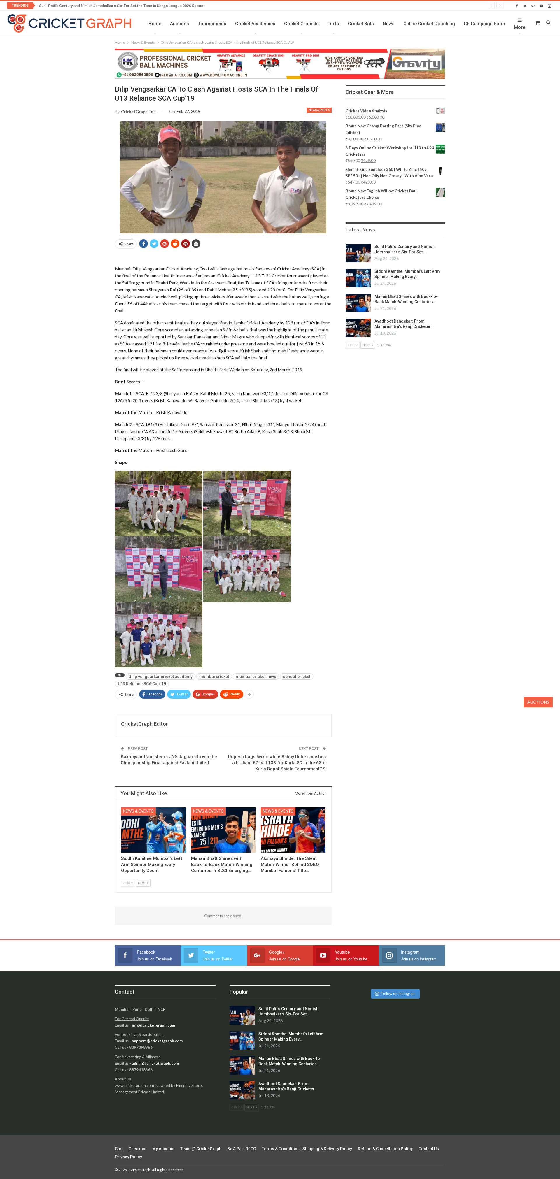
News (389, 24)
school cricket (296, 676)
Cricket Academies (255, 24)
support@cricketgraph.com (157, 1041)
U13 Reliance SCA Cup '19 (142, 683)
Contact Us (429, 1148)
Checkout (137, 1148)
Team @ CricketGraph (200, 1148)
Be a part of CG (241, 1148)
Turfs (333, 24)
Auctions (179, 24)
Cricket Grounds (301, 24)
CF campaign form (484, 24)
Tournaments (212, 24)
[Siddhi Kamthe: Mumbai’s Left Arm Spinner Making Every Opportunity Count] (153, 830)
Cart (119, 1148)
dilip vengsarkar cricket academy (160, 676)
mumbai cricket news (256, 676)
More (519, 27)
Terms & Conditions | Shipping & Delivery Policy (307, 1148)
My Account (163, 1148)
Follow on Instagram (398, 993)
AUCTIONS (538, 702)
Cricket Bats (361, 24)
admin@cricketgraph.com (155, 1063)
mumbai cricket (214, 676)
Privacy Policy (128, 1157)
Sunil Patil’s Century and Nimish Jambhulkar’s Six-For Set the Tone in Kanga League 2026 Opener (122, 5)
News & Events (319, 110)
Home (154, 24)
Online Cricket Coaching (429, 24)
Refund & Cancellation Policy (385, 1148)
